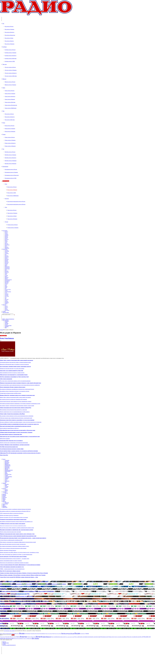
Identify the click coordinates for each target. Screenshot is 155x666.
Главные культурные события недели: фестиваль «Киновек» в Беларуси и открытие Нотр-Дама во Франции (24, 573)
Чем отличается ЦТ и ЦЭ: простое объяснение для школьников (16, 596)
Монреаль (6, 277)
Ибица (6, 265)
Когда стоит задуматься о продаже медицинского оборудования (13, 548)
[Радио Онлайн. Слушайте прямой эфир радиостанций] (36, 15)
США (6, 245)
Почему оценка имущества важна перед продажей (10, 531)
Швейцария (7, 248)
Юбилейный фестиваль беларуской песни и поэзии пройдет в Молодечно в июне (17, 430)
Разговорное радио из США (10, 178)
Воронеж (6, 263)
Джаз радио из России (11, 210)
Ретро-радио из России (9, 125)
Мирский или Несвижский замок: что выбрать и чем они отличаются (14, 364)
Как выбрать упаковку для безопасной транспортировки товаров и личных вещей (17, 405)
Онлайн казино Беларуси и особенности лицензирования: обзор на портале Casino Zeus (23, 603)
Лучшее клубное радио (31, 636)
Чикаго (6, 303)
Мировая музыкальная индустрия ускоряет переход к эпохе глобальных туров (17, 533)
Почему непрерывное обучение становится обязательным (12, 387)
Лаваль (6, 273)
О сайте (4, 311)
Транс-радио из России (9, 90)
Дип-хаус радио (13, 636)
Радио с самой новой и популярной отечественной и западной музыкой (87, 636)
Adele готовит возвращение (6, 378)
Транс (3, 87)
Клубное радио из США (10, 61)
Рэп (3, 149)
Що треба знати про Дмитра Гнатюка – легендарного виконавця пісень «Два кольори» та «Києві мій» (27, 591)
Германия (4, 491)
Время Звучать (4, 623)
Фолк (6, 184)
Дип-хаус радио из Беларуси (11, 73)
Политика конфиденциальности (9, 645)
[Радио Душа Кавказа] (7, 356)
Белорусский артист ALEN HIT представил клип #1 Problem (13, 556)
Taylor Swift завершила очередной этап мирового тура (12, 566)
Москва (6, 278)
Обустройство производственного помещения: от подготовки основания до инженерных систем (20, 403)
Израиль (6, 236)
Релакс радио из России (10, 137)
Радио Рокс (3, 616)
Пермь (6, 287)
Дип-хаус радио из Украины (10, 70)
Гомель (6, 264)
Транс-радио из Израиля (10, 99)
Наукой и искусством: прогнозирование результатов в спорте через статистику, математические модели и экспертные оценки (33, 584)
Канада (6, 240)
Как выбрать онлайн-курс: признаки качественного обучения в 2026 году (15, 511)
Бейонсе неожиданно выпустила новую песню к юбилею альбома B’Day (15, 407)
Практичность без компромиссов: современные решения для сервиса (14, 562)
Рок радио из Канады (9, 40)
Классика (7, 198)
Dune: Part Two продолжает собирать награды (10, 570)
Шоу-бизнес (7, 310)
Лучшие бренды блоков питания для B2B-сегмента (10, 393)
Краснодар (7, 272)
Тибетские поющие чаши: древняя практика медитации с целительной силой (16, 417)
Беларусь (6, 231)
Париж (6, 286)
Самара (6, 290)
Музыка (6, 309)
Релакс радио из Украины (10, 140)
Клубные (4, 46)
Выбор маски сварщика (5, 438)
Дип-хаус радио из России (10, 67)
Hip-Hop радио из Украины (10, 154)
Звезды (6, 305)
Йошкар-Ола (7, 266)
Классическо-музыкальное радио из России (16, 201)
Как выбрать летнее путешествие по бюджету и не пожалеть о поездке (14, 391)
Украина (6, 233)
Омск (6, 285)
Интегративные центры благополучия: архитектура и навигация (13, 409)
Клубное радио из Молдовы (10, 58)
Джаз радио (7, 636)
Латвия (6, 241)
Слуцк (6, 292)
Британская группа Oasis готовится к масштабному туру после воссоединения (17, 420)
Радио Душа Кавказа (7, 338)
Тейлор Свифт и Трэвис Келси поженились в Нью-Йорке (12, 413)
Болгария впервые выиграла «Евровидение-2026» (11, 434)
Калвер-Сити (7, 268)
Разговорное (5, 166)
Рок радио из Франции (9, 43)
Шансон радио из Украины (10, 84)
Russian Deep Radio (5, 608)
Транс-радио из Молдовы (10, 102)
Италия (6, 238)
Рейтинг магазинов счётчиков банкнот (8, 550)
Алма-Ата (6, 250)
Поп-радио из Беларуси (10, 116)
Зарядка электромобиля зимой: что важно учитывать (11, 560)
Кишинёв (7, 502)
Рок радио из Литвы (9, 38)
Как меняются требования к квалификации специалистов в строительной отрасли (17, 389)
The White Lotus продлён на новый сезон (9, 446)
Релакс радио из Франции (10, 146)
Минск (6, 276)
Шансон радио (29, 638)
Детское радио (2, 636)
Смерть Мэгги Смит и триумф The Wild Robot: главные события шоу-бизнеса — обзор (19, 577)
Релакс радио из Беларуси (10, 143)
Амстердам (7, 251)
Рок (3, 23)
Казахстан (6, 239)
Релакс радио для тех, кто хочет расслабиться (118, 636)
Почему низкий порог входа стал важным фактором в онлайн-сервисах (15, 411)
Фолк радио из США (11, 192)
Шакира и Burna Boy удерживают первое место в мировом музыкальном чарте (17, 395)
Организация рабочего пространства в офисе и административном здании (15, 362)
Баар (5, 254)
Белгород (6, 255)
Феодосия (6, 299)
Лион (6, 274)
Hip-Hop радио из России (10, 151)
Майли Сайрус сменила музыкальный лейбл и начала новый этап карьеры (16, 360)
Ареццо (6, 252)
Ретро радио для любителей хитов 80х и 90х (135, 636)
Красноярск (7, 467)
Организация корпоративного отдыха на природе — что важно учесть (14, 558)
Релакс (4, 134)
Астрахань (7, 253)
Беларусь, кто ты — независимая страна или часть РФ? (14, 593)
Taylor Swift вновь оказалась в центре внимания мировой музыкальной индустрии (18, 535)
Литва (6, 242)
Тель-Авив (7, 296)
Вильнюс (6, 260)
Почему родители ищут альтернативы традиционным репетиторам (14, 442)
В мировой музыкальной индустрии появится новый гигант (13, 519)
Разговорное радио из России (11, 169)
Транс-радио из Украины (10, 93)
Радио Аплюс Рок (4, 618)
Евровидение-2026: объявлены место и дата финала (11, 440)
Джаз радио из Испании (12, 218)
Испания (6, 237)
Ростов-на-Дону (8, 289)
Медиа (6, 308)
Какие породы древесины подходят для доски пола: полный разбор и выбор (13, 525)
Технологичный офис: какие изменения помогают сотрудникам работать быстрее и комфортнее (20, 385)
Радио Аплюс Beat (4, 455)
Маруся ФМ (3, 589)
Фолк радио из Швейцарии (13, 195)
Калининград (7, 267)
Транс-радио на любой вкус (18, 638)
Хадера (6, 300)
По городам (4, 249)
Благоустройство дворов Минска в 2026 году (9, 428)
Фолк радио (3, 335)
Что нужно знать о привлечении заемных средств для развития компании (15, 380)
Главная (1, 329)
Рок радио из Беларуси (9, 32)
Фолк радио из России (12, 186)
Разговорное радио (104, 636)
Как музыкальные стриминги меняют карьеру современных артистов (15, 366)
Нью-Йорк (7, 281)
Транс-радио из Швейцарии (10, 108)
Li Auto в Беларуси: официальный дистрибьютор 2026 (11, 540)
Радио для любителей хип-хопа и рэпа (58, 636)
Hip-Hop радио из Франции (10, 163)
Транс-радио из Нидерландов (11, 105)
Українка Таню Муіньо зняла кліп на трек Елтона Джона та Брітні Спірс (19, 613)
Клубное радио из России (10, 49)
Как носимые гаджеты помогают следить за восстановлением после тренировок (16, 415)
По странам (4, 230)
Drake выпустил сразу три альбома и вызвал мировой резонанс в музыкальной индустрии (20, 436)
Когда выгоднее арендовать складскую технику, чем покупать (13, 544)
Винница (6, 261)
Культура (23, 636)
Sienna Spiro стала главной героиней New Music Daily (11, 370)
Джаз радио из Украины (12, 213)
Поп (3, 111)
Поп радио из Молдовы (10, 119)
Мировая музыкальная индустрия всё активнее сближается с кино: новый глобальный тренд (20, 382)
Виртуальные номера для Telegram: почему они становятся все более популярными (22, 586)
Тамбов (6, 478)
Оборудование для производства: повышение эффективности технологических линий (18, 542)
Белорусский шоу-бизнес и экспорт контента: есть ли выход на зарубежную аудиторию (19, 450)
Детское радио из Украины (12, 227)
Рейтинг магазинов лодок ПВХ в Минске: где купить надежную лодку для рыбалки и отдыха (19, 552)
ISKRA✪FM (3, 611)
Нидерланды (7, 244)
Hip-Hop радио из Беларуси (10, 157)
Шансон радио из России (10, 81)
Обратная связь (5, 312)
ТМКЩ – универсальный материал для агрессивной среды (12, 568)
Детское (6, 221)
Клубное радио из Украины (10, 52)
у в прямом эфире (11, 448)
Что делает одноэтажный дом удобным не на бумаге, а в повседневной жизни (16, 554)
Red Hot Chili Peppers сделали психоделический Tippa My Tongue (17, 598)
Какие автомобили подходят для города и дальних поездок (12, 372)
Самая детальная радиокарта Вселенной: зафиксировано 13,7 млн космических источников (20, 564)
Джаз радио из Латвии (12, 216)
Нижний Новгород (8, 279)
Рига (6, 288)
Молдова (6, 243)
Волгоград (7, 262)
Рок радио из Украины (9, 29)
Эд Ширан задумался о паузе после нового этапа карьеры (12, 523)
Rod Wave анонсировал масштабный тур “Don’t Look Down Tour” (14, 376)
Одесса (6, 284)
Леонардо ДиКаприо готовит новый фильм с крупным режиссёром (14, 444)
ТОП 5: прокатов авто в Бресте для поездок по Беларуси (11, 513)
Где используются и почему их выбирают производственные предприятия (15, 509)
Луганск (6, 275)
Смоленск (6, 293)
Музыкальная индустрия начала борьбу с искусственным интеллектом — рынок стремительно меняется (23, 538)
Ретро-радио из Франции (10, 131)
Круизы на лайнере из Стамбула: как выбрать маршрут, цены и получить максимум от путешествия (20, 422)
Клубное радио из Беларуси (10, 55)
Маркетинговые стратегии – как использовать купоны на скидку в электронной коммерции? (24, 601)
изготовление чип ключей (9, 630)
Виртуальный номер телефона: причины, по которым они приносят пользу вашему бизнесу (24, 581)
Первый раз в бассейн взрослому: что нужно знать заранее (12, 368)
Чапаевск (6, 301)
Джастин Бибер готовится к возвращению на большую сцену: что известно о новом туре (19, 424)
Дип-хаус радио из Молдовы (11, 75)
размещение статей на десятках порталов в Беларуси (20, 452)
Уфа (5, 298)
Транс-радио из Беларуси (10, 96)
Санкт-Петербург (8, 291)
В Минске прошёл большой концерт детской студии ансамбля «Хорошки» (16, 432)
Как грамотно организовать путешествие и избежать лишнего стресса (14, 546)
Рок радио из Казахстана (10, 35)
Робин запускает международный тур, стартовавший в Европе (13, 374)
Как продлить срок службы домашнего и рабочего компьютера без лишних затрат (17, 527)
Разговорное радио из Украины (11, 172)
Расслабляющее (42, 633)
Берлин (6, 257)
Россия (6, 232)
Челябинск (7, 302)
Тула (5, 297)
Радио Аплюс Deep (5, 621)
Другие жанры (5, 181)
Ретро (3, 122)
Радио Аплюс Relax (5, 606)
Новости (4, 304)
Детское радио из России (12, 224)
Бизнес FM (3, 626)
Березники (7, 256)
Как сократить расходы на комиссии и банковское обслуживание (13, 399)
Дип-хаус (4, 64)
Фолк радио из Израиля (12, 189)
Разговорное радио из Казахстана (12, 175)
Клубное (17, 633)
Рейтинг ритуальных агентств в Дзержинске (9, 515)
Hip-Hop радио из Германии (10, 160)
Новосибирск (7, 280)
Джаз (6, 207)
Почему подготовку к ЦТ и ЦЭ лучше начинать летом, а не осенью (14, 517)
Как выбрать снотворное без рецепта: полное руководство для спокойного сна (16, 521)
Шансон (4, 79)
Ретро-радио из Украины (10, 128)
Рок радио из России (9, 26)
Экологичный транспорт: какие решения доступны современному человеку (15, 401)
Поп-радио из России (9, 113)
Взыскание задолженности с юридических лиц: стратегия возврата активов (16, 529)
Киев (6, 269)
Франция (4, 506)
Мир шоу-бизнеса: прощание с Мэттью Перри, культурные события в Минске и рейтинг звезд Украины (22, 575)
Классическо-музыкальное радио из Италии (16, 204)
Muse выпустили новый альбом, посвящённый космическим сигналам (15, 426)
